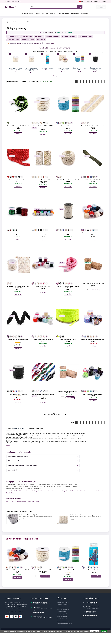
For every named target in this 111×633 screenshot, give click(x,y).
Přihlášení (103, 1)
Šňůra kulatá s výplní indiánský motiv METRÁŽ (43, 394)
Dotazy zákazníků (62, 614)
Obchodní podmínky (62, 604)
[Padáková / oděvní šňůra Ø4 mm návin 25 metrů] (43, 211)
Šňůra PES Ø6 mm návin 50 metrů (68, 339)
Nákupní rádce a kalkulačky (64, 623)
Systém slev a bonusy (63, 618)
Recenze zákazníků (62, 616)
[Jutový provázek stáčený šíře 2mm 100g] (67, 372)
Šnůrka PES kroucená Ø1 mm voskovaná (43, 339)
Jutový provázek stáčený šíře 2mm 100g (68, 391)
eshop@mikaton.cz (91, 611)
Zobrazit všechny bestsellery (55, 76)
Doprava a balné (61, 611)
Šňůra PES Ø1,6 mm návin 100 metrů (18, 394)
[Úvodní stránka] (22, 14)
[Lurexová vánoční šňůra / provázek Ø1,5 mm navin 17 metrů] (43, 157)
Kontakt (96, 1)
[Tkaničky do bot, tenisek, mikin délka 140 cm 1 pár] (18, 103)
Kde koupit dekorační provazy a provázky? (82, 515)
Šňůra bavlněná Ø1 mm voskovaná (68, 125)
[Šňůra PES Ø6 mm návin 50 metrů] (67, 317)
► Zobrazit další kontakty (90, 615)
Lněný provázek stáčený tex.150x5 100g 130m (93, 283)
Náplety (29, 501)
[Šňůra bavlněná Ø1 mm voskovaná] (67, 103)
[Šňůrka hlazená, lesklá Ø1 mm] (43, 264)
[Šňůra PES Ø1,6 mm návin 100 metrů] (18, 372)
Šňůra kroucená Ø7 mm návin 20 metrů (18, 179)
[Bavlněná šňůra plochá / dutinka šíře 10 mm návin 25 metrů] (92, 103)
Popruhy (8, 501)
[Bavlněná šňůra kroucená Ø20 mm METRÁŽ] (43, 103)
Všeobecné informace (63, 602)
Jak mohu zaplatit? (13, 460)
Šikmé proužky (35, 501)
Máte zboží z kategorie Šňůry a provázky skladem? (22, 465)
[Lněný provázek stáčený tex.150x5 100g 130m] (92, 264)
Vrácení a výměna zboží (63, 609)
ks (90, 290)
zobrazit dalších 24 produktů (55, 414)
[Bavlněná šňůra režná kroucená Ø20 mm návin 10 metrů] (42, 554)
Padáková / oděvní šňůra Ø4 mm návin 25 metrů (43, 233)
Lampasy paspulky (21, 501)
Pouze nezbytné (95, 631)
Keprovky (14, 501)
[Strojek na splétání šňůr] (93, 554)
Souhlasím (104, 631)
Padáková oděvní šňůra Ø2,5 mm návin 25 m (93, 394)
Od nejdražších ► (33, 81)
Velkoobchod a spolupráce (64, 621)
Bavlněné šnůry (39, 36)
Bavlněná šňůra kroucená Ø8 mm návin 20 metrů (68, 233)
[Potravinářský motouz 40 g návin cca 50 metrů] (67, 157)
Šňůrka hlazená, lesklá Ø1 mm (43, 286)
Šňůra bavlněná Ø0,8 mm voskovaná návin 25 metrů (17, 570)
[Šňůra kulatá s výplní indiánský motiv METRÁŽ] (43, 372)
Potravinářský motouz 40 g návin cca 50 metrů (68, 179)
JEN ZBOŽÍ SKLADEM (46, 81)
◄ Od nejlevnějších (12, 81)
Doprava (89, 1)
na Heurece (11, 43)
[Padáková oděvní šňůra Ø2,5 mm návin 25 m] (92, 372)
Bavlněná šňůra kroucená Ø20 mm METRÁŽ (43, 125)
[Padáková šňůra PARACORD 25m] (92, 157)
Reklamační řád (61, 607)
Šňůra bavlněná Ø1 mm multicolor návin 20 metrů (92, 339)
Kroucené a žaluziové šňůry (69, 36)
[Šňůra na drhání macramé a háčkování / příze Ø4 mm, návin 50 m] (18, 264)
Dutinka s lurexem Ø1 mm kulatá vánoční (18, 233)
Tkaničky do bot (41, 39)
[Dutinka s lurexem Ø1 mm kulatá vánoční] (18, 211)
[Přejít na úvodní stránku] (7, 21)
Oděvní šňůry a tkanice (13, 39)
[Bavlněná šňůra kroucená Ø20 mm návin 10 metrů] (18, 317)
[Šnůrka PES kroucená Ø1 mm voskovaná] (43, 317)
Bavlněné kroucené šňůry (52, 36)
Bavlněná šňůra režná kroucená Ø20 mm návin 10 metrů (43, 570)
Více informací (86, 631)
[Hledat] (79, 7)
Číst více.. (8, 445)
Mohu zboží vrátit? (13, 470)
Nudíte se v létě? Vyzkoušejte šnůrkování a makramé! (34, 515)
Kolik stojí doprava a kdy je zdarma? (18, 456)
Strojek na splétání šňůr (94, 569)
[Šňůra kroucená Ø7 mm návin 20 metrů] (18, 157)
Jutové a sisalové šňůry (14, 36)
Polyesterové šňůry (27, 36)
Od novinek (23, 81)
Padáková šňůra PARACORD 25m (93, 179)
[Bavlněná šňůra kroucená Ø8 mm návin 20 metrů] (67, 211)
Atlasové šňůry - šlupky (28, 39)
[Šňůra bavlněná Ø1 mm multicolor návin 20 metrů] (92, 317)
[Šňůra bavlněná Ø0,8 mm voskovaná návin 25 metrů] (92, 211)
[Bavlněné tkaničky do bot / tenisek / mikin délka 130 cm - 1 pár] (67, 264)
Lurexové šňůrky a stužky (85, 36)
